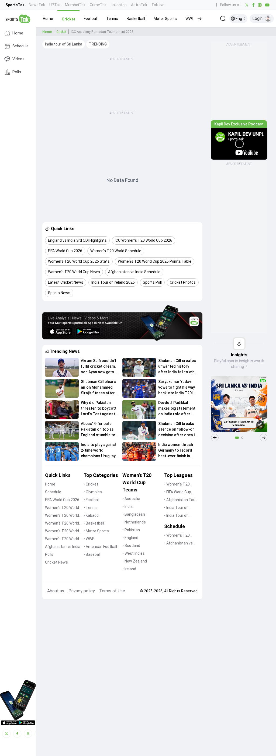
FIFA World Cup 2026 (62, 500)
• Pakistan (131, 530)
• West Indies (133, 553)
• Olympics (93, 492)
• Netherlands (134, 522)
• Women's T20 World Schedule (177, 535)
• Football (91, 500)
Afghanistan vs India (62, 546)
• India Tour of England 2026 (176, 508)
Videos (18, 59)
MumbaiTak (75, 5)
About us (55, 590)
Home (17, 33)
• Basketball (94, 523)
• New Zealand (134, 561)
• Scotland (131, 545)
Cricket (61, 32)
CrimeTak (98, 5)
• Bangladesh (133, 514)
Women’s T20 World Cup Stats (62, 523)
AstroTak (139, 5)
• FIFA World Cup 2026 (177, 492)
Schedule (20, 46)
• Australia (131, 499)
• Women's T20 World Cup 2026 (177, 484)
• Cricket (91, 484)
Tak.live (157, 5)
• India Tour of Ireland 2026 (176, 515)
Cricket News (56, 562)
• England (130, 538)
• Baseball (92, 554)
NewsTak (37, 5)
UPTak (55, 5)
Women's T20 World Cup (62, 508)
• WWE (89, 539)
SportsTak (15, 5)
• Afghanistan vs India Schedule (178, 543)
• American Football (100, 546)
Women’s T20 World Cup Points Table (62, 531)
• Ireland (129, 569)
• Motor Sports (96, 531)
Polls (16, 72)
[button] (48, 18)
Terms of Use (112, 590)
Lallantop (119, 5)
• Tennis (91, 507)
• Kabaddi (91, 515)
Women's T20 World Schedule (62, 515)
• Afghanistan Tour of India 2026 (180, 500)
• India (127, 506)
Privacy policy (81, 590)
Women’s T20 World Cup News (62, 539)
